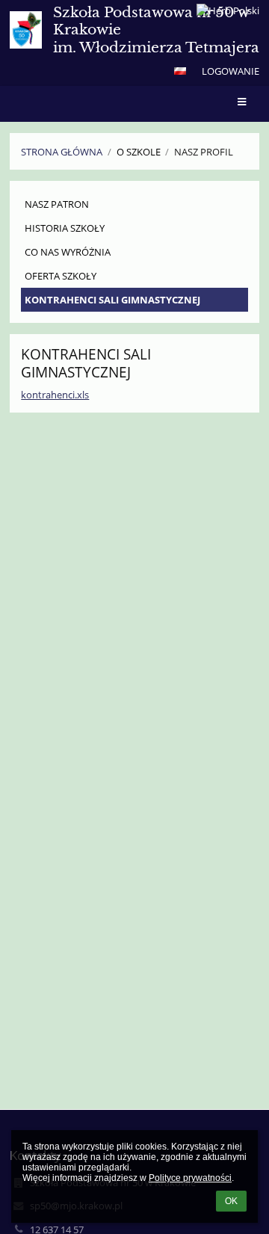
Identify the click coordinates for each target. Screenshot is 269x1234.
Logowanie (230, 71)
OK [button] (231, 1201)
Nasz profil (203, 151)
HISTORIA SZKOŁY (65, 228)
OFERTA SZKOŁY (60, 276)
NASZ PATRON (57, 204)
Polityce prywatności (190, 1178)
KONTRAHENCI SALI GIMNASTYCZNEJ (112, 299)
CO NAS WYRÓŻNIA (68, 252)
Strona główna (61, 151)
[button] (180, 71)
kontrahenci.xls (55, 394)
